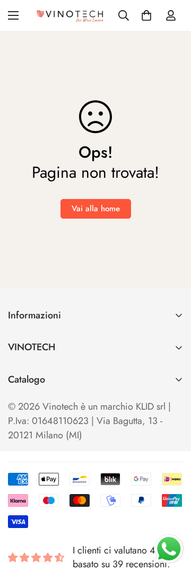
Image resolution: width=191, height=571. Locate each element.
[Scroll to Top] (172, 514)
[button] (146, 15)
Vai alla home (96, 208)
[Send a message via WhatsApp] (169, 549)
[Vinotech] (71, 16)
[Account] (171, 15)
